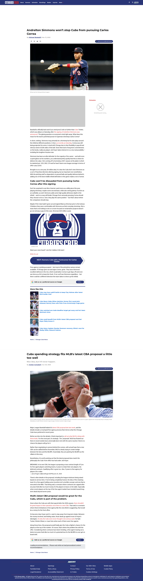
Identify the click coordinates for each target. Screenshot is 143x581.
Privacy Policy (74, 569)
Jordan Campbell (35, 365)
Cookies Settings (91, 572)
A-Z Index (73, 572)
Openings (51, 566)
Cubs (76, 130)
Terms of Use (90, 569)
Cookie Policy (108, 569)
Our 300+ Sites (91, 566)
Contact (73, 566)
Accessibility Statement (56, 572)
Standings (42, 2)
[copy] (40, 41)
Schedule (35, 2)
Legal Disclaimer (35, 572)
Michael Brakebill (35, 37)
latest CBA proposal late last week (64, 427)
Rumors (27, 2)
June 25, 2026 (58, 474)
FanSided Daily (35, 569)
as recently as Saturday (64, 143)
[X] (132, 2)
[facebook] (129, 2)
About (32, 566)
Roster (49, 2)
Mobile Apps (108, 566)
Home (32, 339)
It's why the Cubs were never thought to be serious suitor (56, 519)
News (22, 2)
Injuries (55, 2)
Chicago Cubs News (42, 339)
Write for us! (34, 254)
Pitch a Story (52, 569)
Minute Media (21, 576)
